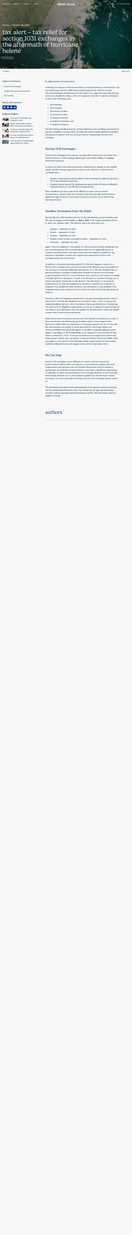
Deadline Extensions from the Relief (17, 91)
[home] (66, 4)
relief (95, 93)
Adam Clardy (54, 81)
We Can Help (8, 96)
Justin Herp (69, 81)
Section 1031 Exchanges (12, 86)
